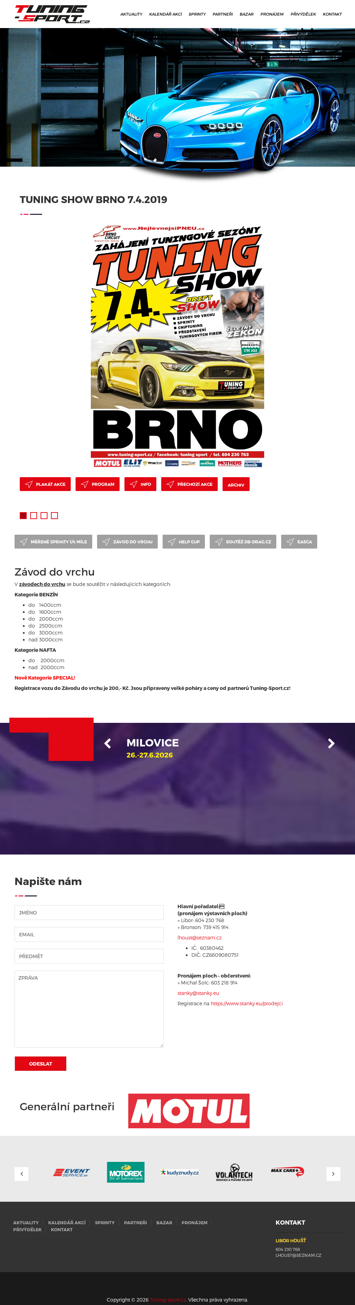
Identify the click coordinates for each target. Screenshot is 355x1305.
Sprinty (197, 13)
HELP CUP (189, 541)
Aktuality (131, 13)
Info (146, 484)
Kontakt (333, 13)
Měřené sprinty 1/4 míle (59, 541)
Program (103, 484)
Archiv (236, 484)
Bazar (247, 13)
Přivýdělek (304, 13)
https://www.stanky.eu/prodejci (247, 1003)
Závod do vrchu (133, 541)
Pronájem (272, 13)
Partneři (223, 13)
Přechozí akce (195, 484)
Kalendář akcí (165, 13)
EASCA (304, 541)
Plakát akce (51, 484)
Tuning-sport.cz (168, 1300)
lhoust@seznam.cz (298, 1255)
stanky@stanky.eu (198, 993)
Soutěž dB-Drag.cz (248, 541)
